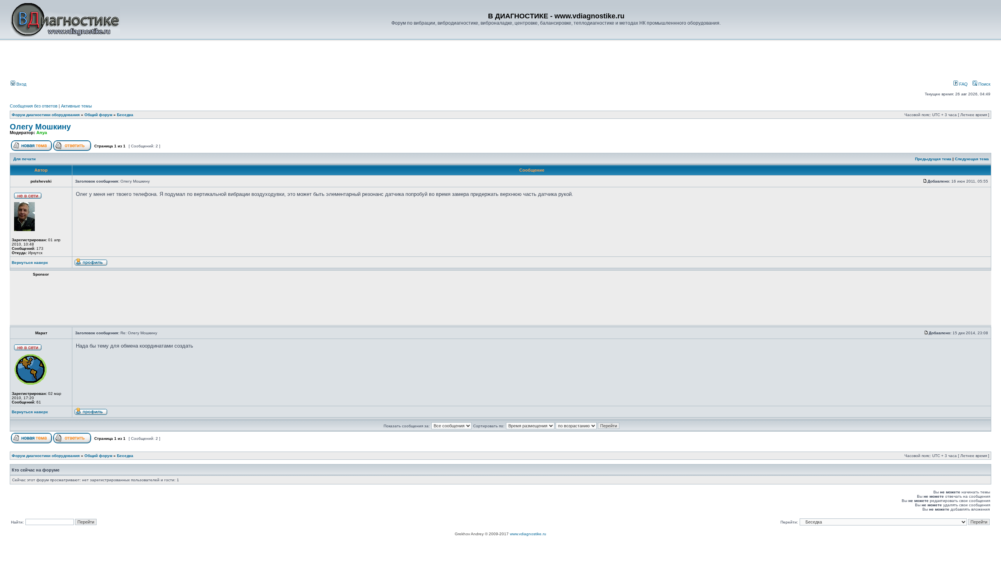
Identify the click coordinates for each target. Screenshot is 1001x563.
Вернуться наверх (30, 262)
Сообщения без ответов (33, 106)
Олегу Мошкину (40, 126)
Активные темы (76, 106)
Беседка (125, 115)
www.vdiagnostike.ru (528, 534)
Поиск (983, 84)
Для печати (24, 159)
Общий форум (98, 115)
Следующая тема (972, 159)
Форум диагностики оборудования (46, 115)
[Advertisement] (142, 61)
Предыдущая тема (933, 159)
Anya (41, 132)
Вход (20, 84)
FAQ (963, 84)
